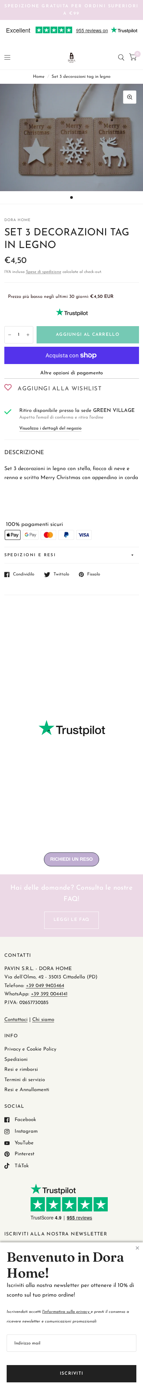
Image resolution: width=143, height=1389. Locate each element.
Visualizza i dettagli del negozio (50, 428)
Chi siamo (43, 1019)
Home (39, 76)
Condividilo (23, 574)
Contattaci (16, 1019)
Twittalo (61, 574)
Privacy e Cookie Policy (30, 1049)
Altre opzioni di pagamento (71, 373)
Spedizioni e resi (30, 555)
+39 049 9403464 (45, 985)
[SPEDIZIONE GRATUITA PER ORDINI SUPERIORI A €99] (71, 10)
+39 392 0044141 (49, 994)
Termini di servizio (24, 1079)
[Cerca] (121, 57)
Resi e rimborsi (21, 1069)
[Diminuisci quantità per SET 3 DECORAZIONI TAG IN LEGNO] (10, 334)
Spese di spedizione (43, 272)
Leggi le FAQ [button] (72, 920)
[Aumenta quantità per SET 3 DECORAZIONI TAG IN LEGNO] (28, 334)
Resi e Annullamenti (26, 1089)
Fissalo (93, 574)
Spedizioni (16, 1059)
